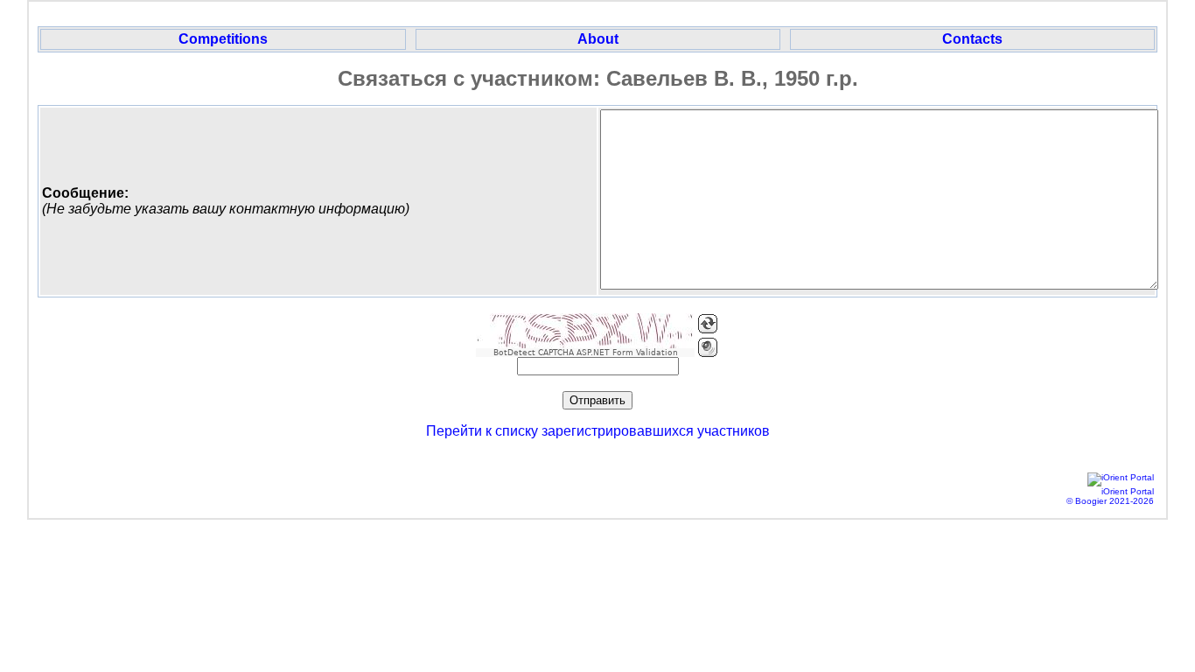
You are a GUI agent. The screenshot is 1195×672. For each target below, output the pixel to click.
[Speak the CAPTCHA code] (707, 347)
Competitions (223, 39)
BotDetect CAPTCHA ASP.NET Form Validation (585, 352)
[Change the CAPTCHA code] (707, 323)
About (597, 39)
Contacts (972, 39)
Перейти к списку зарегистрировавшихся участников (598, 431)
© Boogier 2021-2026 (1110, 501)
